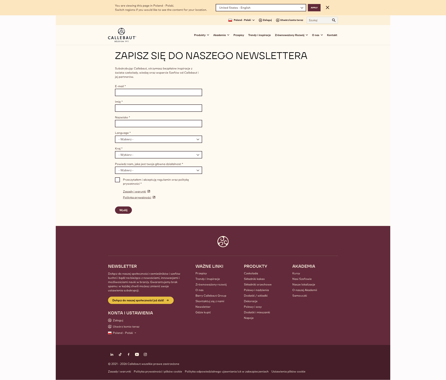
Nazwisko (122, 117)
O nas (199, 290)
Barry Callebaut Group (210, 295)
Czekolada (251, 273)
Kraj (118, 148)
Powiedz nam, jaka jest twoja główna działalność (149, 164)
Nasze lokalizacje (303, 284)
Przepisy (238, 35)
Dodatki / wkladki (256, 295)
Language (123, 133)
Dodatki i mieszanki (257, 312)
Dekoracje (250, 301)
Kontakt (332, 35)
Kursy (296, 273)
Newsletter (203, 306)
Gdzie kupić (203, 312)
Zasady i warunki (119, 371)
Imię (119, 101)
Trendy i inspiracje (259, 35)
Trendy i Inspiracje (207, 279)
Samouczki (299, 295)
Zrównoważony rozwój (211, 284)
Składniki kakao (254, 279)
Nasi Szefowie (302, 279)
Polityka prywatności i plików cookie (158, 371)
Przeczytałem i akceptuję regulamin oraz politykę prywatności (156, 181)
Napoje (249, 318)
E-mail (120, 86)
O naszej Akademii (304, 290)
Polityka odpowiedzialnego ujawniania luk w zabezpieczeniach (227, 371)
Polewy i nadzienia (256, 290)
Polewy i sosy (253, 306)
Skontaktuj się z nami (209, 301)
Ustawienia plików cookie (288, 371)
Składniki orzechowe (258, 284)
